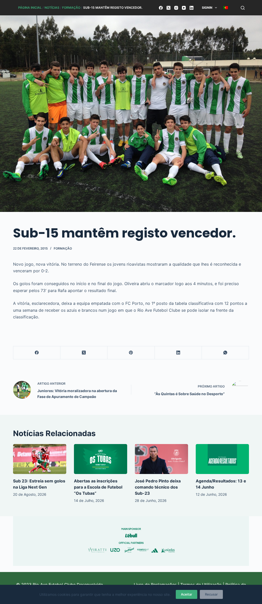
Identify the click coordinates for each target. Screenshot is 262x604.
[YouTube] (184, 8)
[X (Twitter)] (168, 8)
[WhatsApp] (225, 352)
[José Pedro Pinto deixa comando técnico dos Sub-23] (161, 459)
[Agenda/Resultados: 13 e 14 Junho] (222, 459)
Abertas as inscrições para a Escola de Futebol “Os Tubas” (98, 487)
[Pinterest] (131, 352)
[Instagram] (176, 8)
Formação (71, 7)
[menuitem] (225, 7)
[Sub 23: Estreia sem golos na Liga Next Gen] (39, 459)
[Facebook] (161, 8)
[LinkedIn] (191, 8)
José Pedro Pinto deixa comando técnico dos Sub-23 (158, 487)
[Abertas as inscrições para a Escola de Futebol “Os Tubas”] (100, 459)
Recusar (211, 594)
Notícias (52, 7)
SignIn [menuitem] (207, 7)
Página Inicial (30, 7)
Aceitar (186, 594)
